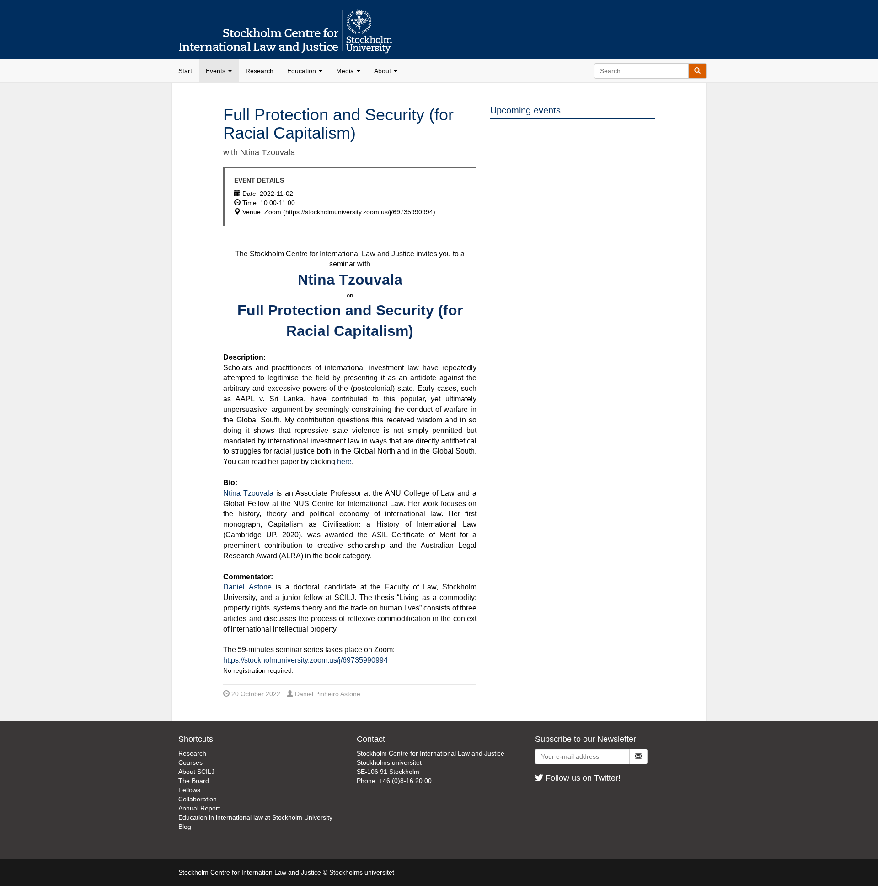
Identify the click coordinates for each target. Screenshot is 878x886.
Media (346, 71)
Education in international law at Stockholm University (255, 817)
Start (185, 71)
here (344, 461)
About (383, 71)
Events (216, 71)
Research (259, 71)
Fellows (189, 790)
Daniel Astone (247, 587)
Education (302, 71)
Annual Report (199, 808)
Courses (190, 762)
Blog (184, 826)
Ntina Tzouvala (248, 493)
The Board (193, 780)
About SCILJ (196, 771)
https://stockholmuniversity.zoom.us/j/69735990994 (305, 660)
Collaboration (197, 799)
